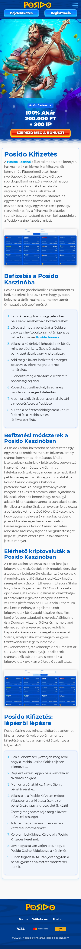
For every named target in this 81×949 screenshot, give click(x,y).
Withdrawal (40, 919)
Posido (57, 919)
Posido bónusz (47, 337)
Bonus (23, 919)
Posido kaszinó (19, 162)
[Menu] (75, 5)
